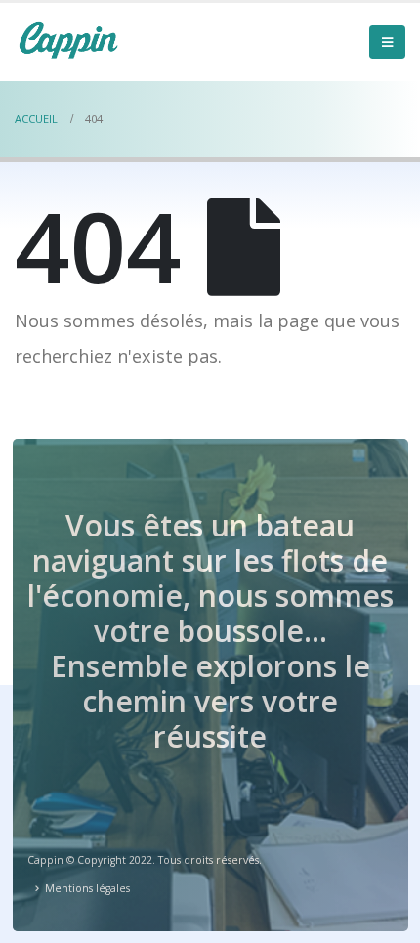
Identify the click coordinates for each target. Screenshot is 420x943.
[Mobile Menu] (387, 42)
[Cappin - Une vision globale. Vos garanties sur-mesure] (68, 40)
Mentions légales (87, 888)
